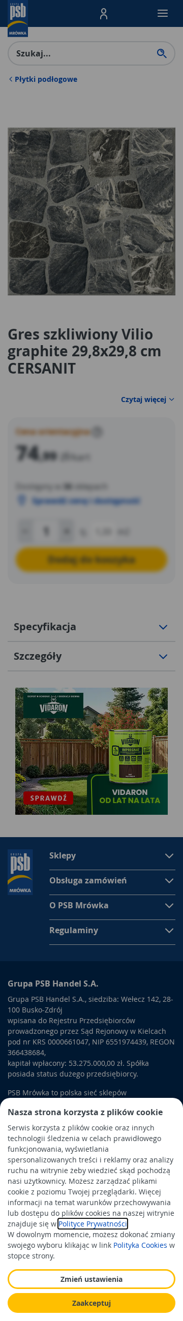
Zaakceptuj (91, 1303)
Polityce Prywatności (92, 1223)
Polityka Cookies (140, 1245)
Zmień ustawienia (91, 1279)
